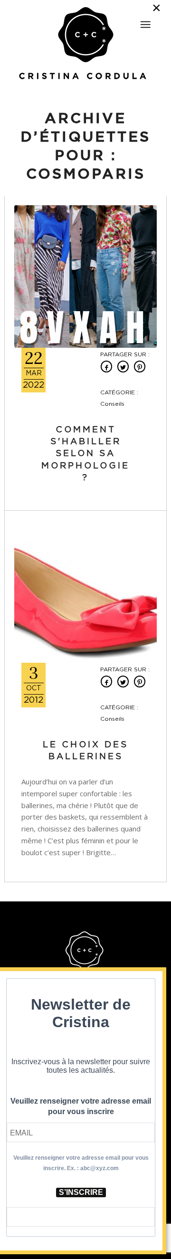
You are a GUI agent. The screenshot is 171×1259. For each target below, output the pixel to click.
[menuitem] (145, 20)
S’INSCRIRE (81, 1192)
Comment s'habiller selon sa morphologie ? (85, 454)
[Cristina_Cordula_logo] (85, 44)
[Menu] (145, 24)
